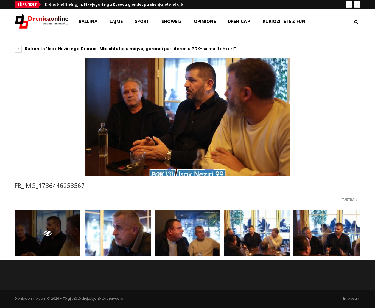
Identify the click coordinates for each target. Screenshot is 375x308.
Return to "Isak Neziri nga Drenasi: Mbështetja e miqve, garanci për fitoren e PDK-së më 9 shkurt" (130, 49)
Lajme (116, 21)
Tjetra (349, 199)
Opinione (205, 21)
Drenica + (239, 21)
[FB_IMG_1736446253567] (118, 233)
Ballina (88, 21)
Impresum (351, 298)
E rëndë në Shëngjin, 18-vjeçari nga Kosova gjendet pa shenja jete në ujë (114, 4)
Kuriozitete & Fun (284, 21)
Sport (142, 21)
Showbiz (171, 21)
